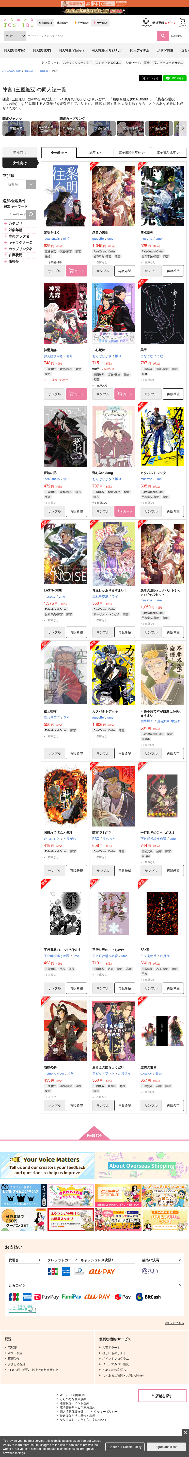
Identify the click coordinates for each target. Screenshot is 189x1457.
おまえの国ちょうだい (108, 1067)
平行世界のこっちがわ (108, 949)
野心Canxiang (102, 472)
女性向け (102, 23)
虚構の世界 (149, 1067)
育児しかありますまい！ (109, 590)
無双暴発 (147, 232)
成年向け (62, 23)
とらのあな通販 (11, 71)
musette (10, 103)
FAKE (145, 949)
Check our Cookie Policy (125, 1446)
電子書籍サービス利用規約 (77, 1407)
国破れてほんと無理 (58, 832)
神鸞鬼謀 (50, 349)
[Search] (31, 215)
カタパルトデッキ (105, 711)
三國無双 (25, 89)
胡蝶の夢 (50, 1067)
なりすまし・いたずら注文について (83, 1419)
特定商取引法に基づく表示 (77, 1415)
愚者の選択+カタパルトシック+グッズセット (161, 592)
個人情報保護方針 (71, 1411)
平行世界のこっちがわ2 (157, 832)
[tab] (95, 152)
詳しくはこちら (174, 1323)
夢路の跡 (50, 472)
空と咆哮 (50, 711)
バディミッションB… (77, 62)
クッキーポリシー (106, 1411)
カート (79, 270)
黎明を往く (121, 98)
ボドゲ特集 (165, 50)
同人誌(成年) (42, 50)
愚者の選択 (166, 98)
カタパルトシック (153, 472)
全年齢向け (45, 23)
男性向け (83, 23)
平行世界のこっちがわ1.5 (62, 949)
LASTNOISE (53, 590)
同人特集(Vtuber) (71, 50)
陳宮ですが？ (101, 832)
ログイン (170, 22)
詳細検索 (176, 36)
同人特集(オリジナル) (107, 50)
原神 (147, 62)
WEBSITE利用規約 (72, 1395)
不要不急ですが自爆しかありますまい (161, 713)
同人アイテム (139, 50)
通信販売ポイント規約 (74, 1403)
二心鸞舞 (98, 349)
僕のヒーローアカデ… (168, 62)
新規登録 (158, 22)
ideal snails (139, 98)
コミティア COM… (108, 62)
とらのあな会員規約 (73, 1399)
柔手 (144, 349)
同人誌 (29, 71)
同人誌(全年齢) (14, 50)
